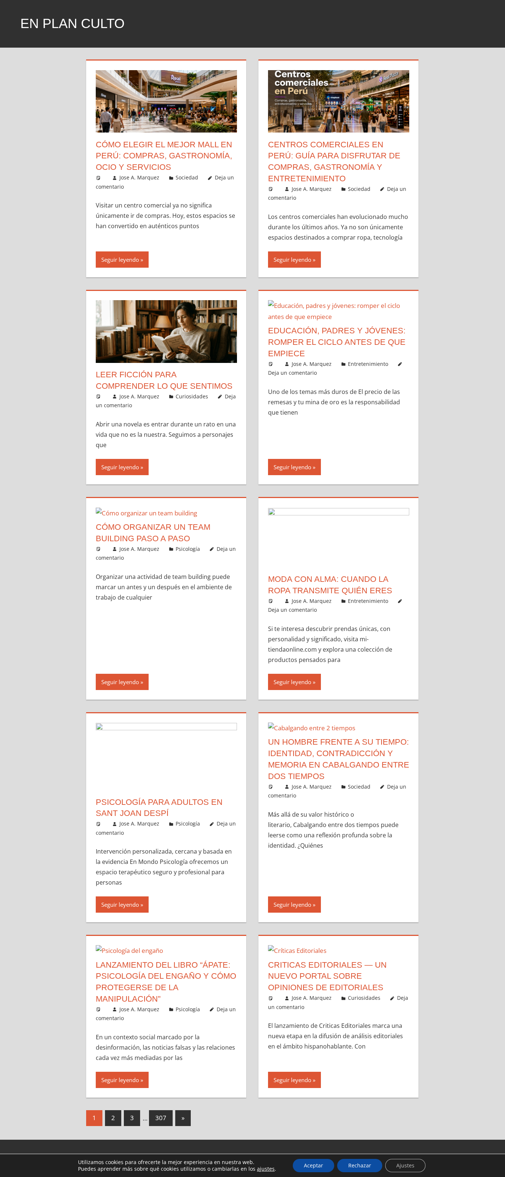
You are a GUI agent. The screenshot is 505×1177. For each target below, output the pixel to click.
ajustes (266, 1169)
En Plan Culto (72, 23)
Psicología (188, 548)
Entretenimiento (368, 363)
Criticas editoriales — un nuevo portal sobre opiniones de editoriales (327, 976)
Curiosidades (192, 396)
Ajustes (405, 1165)
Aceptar (313, 1165)
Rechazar (359, 1165)
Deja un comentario (292, 372)
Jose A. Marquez (139, 177)
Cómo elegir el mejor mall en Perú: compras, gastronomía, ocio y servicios (164, 156)
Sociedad (187, 177)
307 (160, 1117)
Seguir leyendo (120, 259)
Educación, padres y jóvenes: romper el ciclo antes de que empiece (337, 342)
